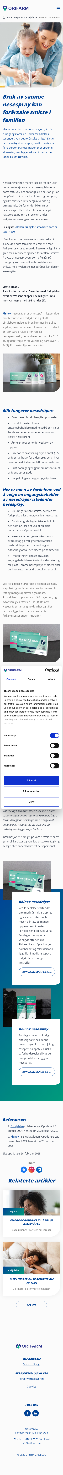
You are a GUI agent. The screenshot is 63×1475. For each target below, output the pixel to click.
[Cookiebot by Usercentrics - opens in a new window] (45, 670)
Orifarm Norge (31, 1364)
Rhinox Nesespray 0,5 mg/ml (38, 1071)
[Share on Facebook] (24, 1170)
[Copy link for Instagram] (31, 1170)
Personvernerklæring (31, 1379)
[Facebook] (27, 1413)
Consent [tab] (11, 679)
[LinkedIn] (35, 1413)
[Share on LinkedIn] (39, 1170)
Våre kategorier (15, 17)
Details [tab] (32, 679)
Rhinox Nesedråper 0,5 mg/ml (38, 971)
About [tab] (51, 679)
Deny (31, 801)
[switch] (54, 745)
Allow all (32, 780)
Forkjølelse (31, 17)
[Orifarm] (31, 1347)
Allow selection (31, 791)
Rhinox (14, 1136)
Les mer (31, 1305)
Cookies (31, 1386)
